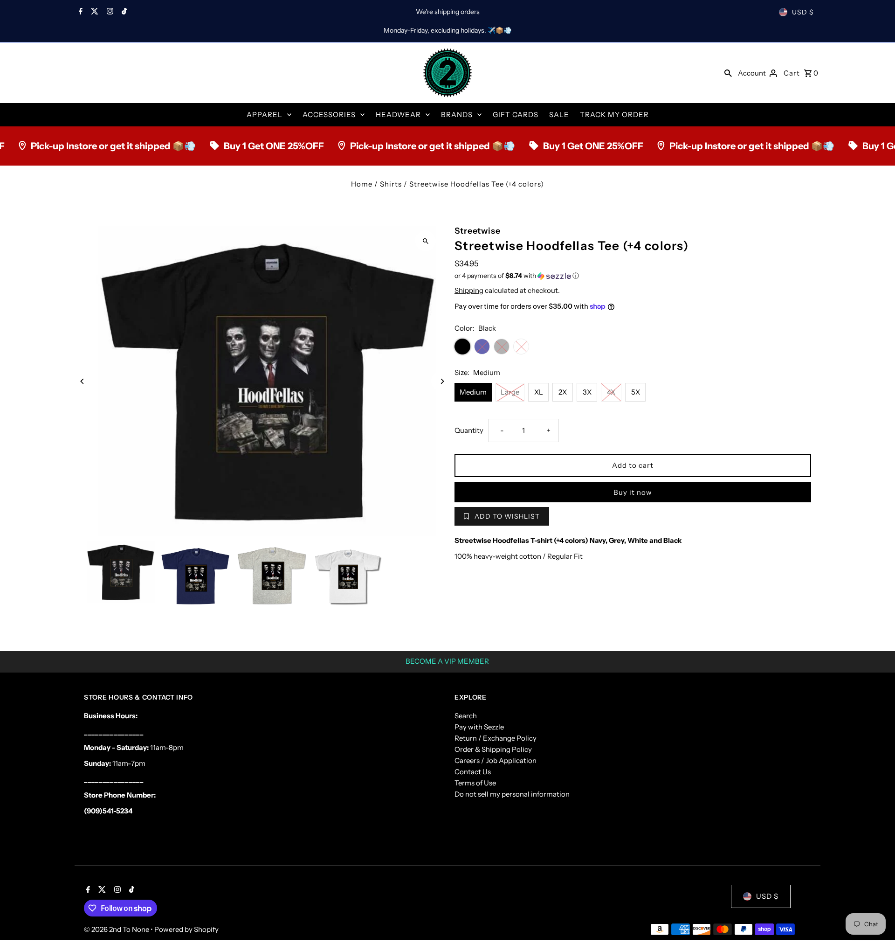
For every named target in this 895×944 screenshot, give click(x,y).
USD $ (803, 12)
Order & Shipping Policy (493, 749)
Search (465, 715)
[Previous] (82, 381)
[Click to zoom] (425, 240)
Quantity (468, 430)
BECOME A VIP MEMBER (447, 661)
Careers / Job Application (495, 760)
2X (562, 392)
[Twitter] (93, 12)
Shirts (391, 184)
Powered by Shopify (186, 929)
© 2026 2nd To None (117, 929)
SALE (559, 114)
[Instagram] (108, 12)
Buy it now (632, 492)
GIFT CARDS (515, 114)
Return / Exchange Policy (495, 738)
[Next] (441, 381)
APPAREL (264, 114)
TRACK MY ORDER (614, 114)
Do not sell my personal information (512, 794)
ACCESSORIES (329, 114)
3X (587, 392)
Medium (473, 392)
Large (510, 392)
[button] (632, 275)
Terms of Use (475, 782)
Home (361, 184)
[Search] (728, 73)
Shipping (468, 290)
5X (635, 392)
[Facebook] (79, 12)
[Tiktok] (123, 12)
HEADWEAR (398, 114)
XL (538, 392)
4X (611, 392)
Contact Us (472, 771)
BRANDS (457, 114)
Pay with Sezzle (479, 726)
